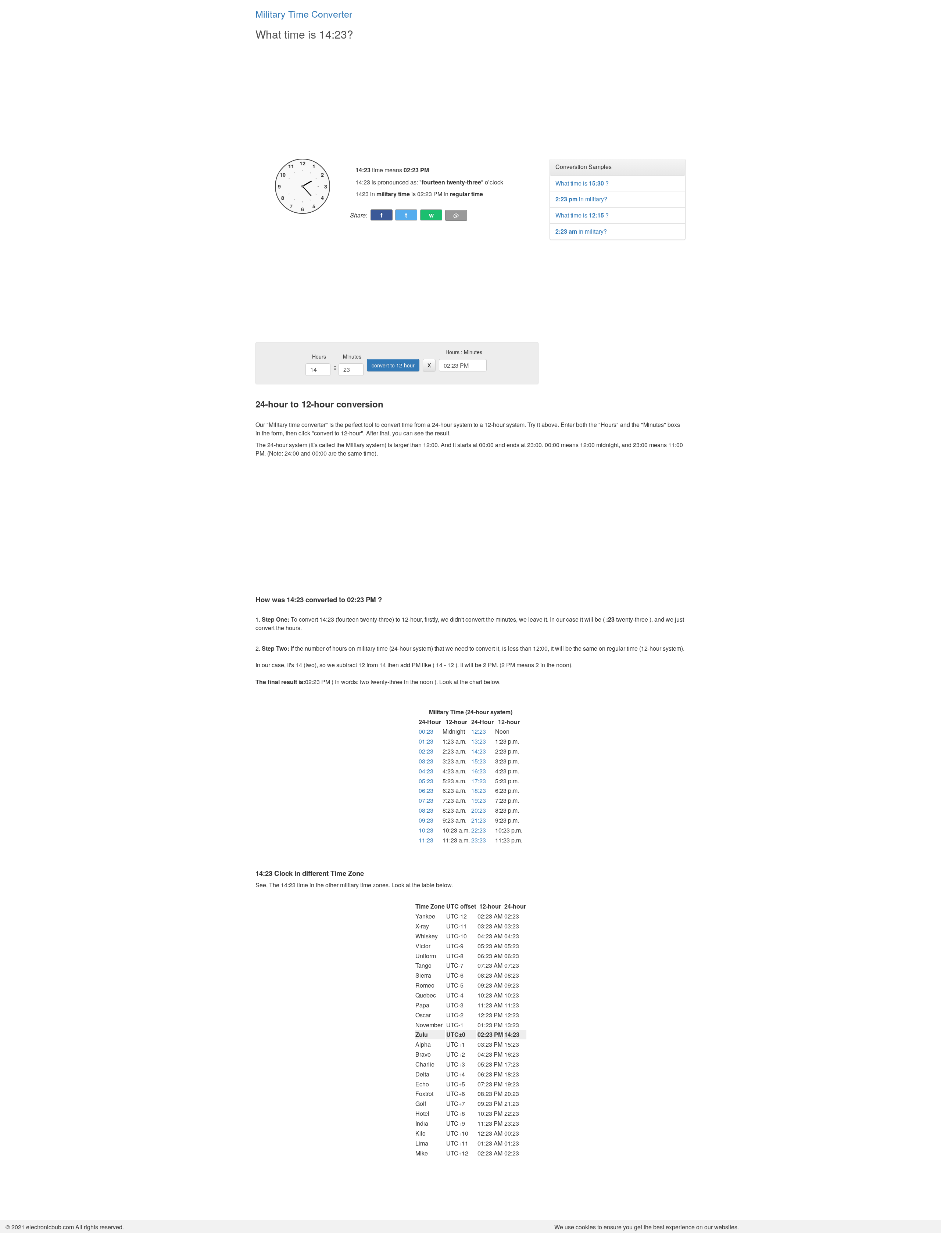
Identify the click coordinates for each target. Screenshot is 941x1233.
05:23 (426, 781)
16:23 (478, 771)
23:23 (478, 840)
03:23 (426, 761)
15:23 (478, 761)
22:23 (478, 830)
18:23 (478, 790)
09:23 (426, 820)
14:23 (478, 751)
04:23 (426, 771)
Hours (319, 356)
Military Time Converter (303, 13)
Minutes (352, 356)
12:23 (478, 731)
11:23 (426, 840)
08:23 (426, 810)
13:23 (478, 741)
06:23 (426, 790)
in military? (581, 199)
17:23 (478, 781)
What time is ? (582, 183)
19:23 (478, 800)
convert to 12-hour (393, 365)
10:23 (426, 830)
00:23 (426, 731)
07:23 (426, 800)
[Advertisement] (397, 99)
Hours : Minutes (464, 352)
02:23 (426, 751)
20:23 (478, 810)
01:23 (426, 741)
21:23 (478, 820)
